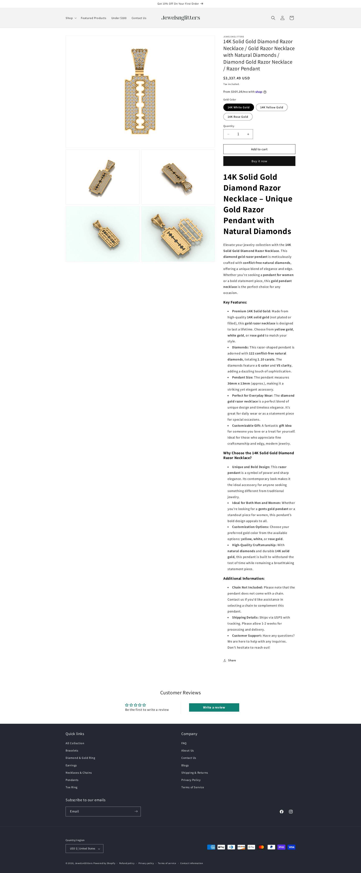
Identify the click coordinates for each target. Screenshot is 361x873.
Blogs (185, 765)
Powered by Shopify (104, 863)
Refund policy (126, 863)
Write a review (214, 707)
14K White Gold (239, 107)
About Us (187, 751)
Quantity (228, 126)
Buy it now (259, 161)
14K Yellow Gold (271, 107)
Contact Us (188, 758)
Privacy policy (146, 863)
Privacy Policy (191, 780)
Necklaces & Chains (79, 772)
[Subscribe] (136, 811)
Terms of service (167, 863)
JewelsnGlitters (84, 863)
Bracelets (72, 751)
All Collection (75, 743)
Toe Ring (72, 787)
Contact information (191, 863)
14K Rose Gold (238, 117)
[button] (70, 18)
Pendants (72, 780)
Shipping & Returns (194, 772)
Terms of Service (192, 787)
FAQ (184, 743)
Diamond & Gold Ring (80, 758)
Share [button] (232, 660)
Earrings (71, 765)
